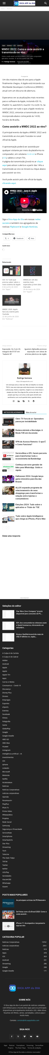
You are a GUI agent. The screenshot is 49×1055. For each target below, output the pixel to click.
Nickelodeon (7, 782)
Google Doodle (7, 482)
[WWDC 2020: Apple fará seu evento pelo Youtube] (11, 300)
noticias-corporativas (10, 793)
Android (9, 45)
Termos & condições (34, 1048)
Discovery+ (6, 689)
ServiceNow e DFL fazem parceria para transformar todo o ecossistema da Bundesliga (31, 456)
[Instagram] (15, 401)
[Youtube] (37, 1036)
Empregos (6, 700)
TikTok (4, 861)
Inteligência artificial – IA (12, 754)
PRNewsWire (7, 815)
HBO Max (6, 743)
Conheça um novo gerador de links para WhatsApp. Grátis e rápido (28, 467)
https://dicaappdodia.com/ (24, 381)
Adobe (4, 660)
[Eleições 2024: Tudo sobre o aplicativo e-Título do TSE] (8, 507)
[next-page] (7, 527)
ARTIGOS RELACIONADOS (13, 412)
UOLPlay (5, 872)
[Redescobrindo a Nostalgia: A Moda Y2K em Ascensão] (8, 433)
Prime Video (7, 811)
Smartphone (7, 836)
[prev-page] (3, 527)
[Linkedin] (20, 401)
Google (5, 732)
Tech (4, 851)
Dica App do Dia (16, 219)
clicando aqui (9, 183)
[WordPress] (35, 401)
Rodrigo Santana (9, 61)
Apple (4, 522)
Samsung (6, 825)
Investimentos (8, 757)
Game (4, 725)
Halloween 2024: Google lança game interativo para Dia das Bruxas (29, 479)
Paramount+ (7, 800)
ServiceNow (6, 459)
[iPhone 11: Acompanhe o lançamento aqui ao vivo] (8, 926)
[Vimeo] (24, 1036)
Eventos (5, 710)
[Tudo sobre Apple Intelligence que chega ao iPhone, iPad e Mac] (8, 519)
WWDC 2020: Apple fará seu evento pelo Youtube (10, 311)
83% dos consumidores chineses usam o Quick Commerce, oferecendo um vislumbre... (31, 625)
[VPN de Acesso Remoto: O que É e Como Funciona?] (8, 444)
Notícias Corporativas (10, 789)
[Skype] (25, 401)
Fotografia (6, 721)
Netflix (4, 779)
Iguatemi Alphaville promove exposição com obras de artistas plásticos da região (35, 351)
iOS (14, 45)
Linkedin (5, 768)
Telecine (5, 854)
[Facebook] (4, 69)
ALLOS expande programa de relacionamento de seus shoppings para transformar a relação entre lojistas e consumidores (28, 493)
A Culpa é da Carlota (10, 653)
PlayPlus (5, 804)
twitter (5, 869)
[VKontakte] (31, 1036)
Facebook (6, 714)
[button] (4, 3)
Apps (3, 45)
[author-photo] (24, 375)
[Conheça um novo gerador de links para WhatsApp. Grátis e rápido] (8, 467)
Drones (5, 696)
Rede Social (7, 822)
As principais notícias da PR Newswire (31, 900)
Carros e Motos (8, 682)
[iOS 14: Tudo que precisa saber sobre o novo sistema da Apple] (11, 270)
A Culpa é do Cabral (10, 657)
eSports (5, 707)
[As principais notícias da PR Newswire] (8, 903)
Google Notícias (29, 226)
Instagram (6, 750)
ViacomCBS (6, 879)
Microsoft (6, 772)
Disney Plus (7, 693)
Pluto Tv (5, 807)
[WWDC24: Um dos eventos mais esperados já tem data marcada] (32, 270)
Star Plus (5, 843)
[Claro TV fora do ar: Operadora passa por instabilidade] (8, 421)
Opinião (5, 797)
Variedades (6, 436)
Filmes (4, 718)
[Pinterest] (15, 69)
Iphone (5, 764)
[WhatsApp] (21, 69)
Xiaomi (5, 886)
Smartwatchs (7, 840)
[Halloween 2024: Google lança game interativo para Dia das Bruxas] (8, 479)
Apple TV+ (6, 675)
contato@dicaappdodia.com (28, 1020)
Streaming (6, 847)
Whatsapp (6, 883)
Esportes (5, 703)
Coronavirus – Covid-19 (11, 685)
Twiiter (5, 865)
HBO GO (5, 739)
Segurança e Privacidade (6, 446)
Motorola (6, 775)
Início (3, 9)
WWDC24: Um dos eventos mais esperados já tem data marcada (32, 283)
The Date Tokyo (8, 858)
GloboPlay (6, 728)
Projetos (5, 818)
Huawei (5, 746)
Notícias (9, 9)
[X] (10, 69)
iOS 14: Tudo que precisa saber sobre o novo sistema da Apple (11, 282)
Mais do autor (31, 412)
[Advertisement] (24, 25)
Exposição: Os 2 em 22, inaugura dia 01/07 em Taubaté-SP (11, 351)
